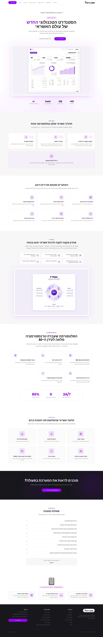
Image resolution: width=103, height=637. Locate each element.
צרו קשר (51, 562)
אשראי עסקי (47, 612)
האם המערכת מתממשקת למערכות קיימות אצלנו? (65, 533)
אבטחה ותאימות (32, 2)
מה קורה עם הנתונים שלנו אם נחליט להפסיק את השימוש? (63, 553)
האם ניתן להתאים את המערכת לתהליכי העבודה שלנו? (64, 529)
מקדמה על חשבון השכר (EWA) (43, 625)
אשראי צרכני (47, 622)
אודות (20, 2)
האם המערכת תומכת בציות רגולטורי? (68, 541)
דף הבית (55, 2)
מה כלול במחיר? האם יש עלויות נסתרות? (67, 545)
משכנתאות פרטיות (46, 617)
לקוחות (25, 2)
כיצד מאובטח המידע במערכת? (69, 537)
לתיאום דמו (12, 2)
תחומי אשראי (41, 2)
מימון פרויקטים (46, 614)
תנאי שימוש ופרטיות (11, 632)
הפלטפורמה (48, 2)
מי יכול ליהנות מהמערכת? (71, 521)
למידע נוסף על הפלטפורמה (45, 38)
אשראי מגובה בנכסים (45, 619)
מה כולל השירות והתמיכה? (70, 549)
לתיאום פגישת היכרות (52, 490)
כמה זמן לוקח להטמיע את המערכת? (68, 525)
